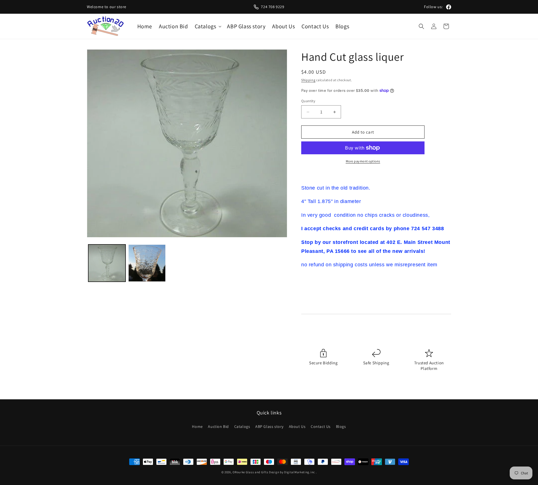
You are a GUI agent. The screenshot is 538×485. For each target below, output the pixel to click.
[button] (207, 26)
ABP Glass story (269, 426)
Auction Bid (218, 426)
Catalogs (242, 426)
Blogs (341, 426)
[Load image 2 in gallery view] (147, 263)
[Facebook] (448, 7)
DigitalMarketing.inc (300, 472)
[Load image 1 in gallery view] (107, 263)
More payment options (363, 161)
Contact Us (321, 426)
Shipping (308, 80)
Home (197, 426)
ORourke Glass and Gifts (250, 472)
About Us (297, 426)
